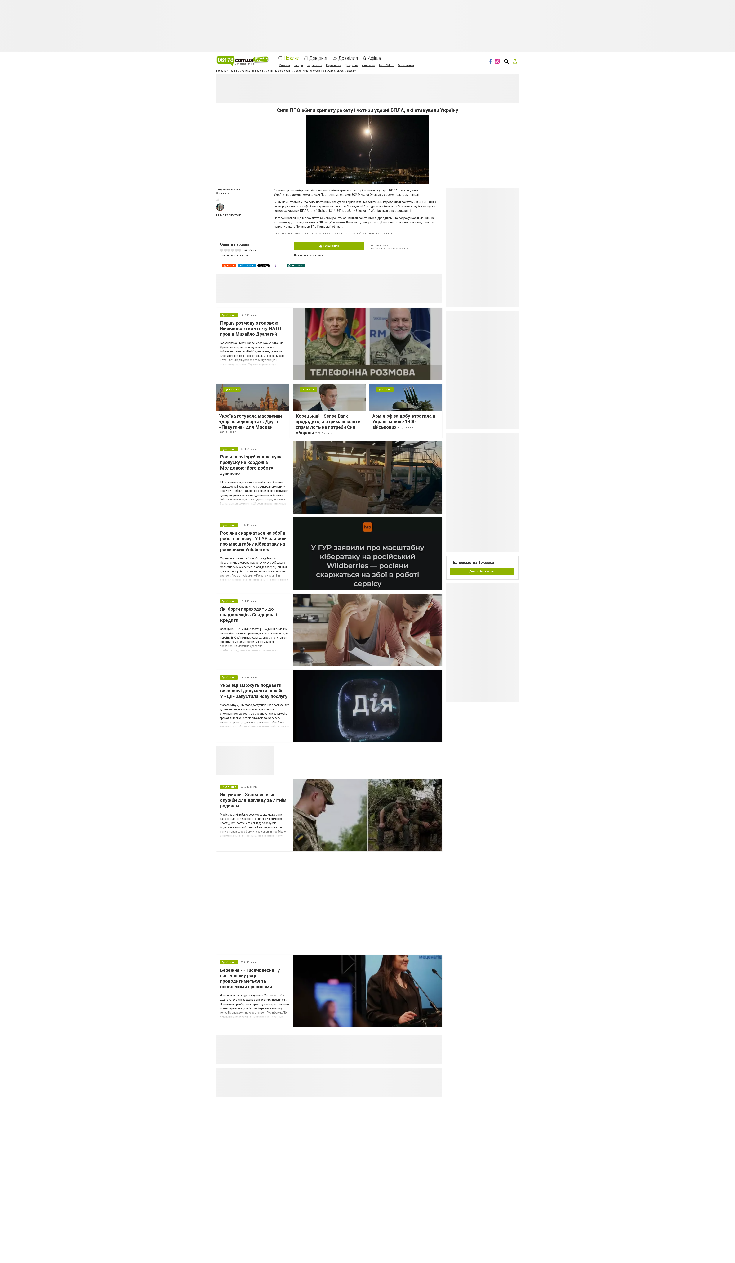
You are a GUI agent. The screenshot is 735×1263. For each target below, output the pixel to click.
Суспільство (222, 193)
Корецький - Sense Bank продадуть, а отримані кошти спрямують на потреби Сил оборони (328, 424)
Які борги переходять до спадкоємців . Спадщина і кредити (248, 614)
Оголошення (406, 65)
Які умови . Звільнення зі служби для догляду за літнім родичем (253, 800)
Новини (291, 58)
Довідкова (351, 65)
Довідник (318, 58)
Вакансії (284, 65)
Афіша (374, 58)
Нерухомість (314, 65)
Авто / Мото (386, 65)
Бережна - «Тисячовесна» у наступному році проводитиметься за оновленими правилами (250, 978)
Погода (298, 65)
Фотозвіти (368, 65)
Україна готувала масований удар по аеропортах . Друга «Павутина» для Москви (250, 421)
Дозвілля (348, 58)
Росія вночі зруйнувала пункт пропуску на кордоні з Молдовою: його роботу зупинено (252, 465)
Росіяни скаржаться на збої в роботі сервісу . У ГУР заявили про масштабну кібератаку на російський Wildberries (253, 541)
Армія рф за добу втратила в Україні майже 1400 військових (403, 421)
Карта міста (333, 65)
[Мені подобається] (217, 199)
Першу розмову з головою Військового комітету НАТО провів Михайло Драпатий (250, 328)
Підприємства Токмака (472, 562)
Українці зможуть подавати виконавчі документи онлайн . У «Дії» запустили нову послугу (253, 691)
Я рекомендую (331, 245)
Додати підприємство (482, 571)
